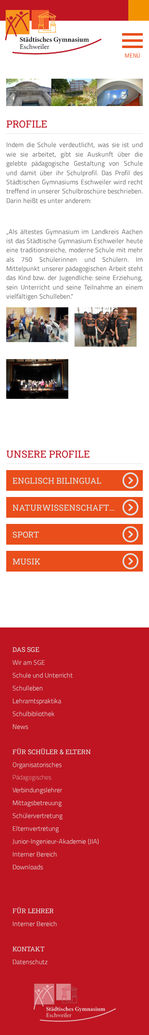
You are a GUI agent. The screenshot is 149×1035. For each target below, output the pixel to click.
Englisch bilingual (56, 480)
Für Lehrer (33, 910)
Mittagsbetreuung (37, 803)
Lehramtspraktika (36, 701)
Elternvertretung (35, 828)
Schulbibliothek (33, 714)
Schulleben (27, 688)
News (20, 726)
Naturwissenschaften (66, 507)
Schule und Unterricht (42, 675)
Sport (25, 534)
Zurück (18, 100)
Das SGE (25, 649)
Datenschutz (30, 962)
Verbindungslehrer (37, 790)
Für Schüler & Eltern (51, 751)
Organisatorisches (37, 765)
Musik (26, 561)
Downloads (27, 867)
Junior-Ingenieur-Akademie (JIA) (55, 841)
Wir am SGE (28, 662)
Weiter (130, 100)
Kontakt (28, 948)
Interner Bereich (34, 854)
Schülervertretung (37, 815)
